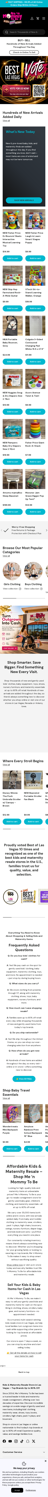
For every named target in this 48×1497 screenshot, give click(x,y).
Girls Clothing (12, 584)
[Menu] (44, 18)
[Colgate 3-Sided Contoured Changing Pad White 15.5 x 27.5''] (35, 326)
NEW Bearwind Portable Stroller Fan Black (33, 796)
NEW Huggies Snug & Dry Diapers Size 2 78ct (12, 395)
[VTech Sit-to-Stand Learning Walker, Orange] (35, 276)
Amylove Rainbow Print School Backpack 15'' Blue (33, 1131)
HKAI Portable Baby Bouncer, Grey (10, 342)
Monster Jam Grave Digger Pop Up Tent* (34, 496)
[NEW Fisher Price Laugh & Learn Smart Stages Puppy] (35, 219)
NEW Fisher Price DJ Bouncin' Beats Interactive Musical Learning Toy (12, 239)
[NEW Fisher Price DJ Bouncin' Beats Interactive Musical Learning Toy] (13, 219)
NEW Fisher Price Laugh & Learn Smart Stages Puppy (34, 238)
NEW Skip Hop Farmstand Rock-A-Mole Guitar (12, 292)
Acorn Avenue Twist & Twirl (32, 394)
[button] (38, 18)
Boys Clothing (33, 584)
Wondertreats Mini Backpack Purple (10, 1129)
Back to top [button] (24, 1372)
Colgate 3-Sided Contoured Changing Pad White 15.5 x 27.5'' (34, 344)
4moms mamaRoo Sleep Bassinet (12, 494)
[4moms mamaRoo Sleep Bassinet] (13, 479)
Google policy (13, 1485)
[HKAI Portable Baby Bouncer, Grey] (13, 326)
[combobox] (24, 32)
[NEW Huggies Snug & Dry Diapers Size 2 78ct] (13, 379)
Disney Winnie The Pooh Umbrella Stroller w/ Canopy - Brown (12, 799)
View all (6, 120)
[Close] (45, 1461)
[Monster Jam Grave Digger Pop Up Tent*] (35, 479)
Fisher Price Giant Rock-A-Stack (34, 444)
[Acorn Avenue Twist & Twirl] (35, 379)
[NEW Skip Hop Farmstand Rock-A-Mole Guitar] (13, 276)
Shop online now (15, 1264)
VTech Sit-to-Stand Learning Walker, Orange (33, 292)
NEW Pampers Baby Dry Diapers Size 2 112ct (12, 445)
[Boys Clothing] (33, 571)
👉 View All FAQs (24, 1079)
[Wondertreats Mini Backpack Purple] (12, 1113)
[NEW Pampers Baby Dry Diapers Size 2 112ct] (13, 429)
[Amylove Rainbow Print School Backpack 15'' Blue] (33, 1113)
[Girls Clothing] (12, 571)
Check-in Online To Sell (24, 52)
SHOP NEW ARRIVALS (24, 200)
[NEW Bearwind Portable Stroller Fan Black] (33, 780)
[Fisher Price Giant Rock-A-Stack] (35, 429)
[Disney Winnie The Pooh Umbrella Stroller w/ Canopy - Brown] (12, 780)
